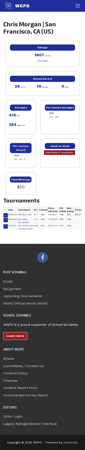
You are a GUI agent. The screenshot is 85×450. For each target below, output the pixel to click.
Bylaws (8, 358)
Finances (10, 381)
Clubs (8, 281)
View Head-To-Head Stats (59, 152)
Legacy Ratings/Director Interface (30, 424)
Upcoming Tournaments (22, 296)
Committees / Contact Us (23, 366)
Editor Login (12, 416)
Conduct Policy (15, 373)
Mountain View (25, 215)
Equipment (12, 289)
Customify (70, 442)
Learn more (15, 335)
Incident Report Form (20, 388)
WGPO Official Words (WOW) (25, 303)
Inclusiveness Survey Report (25, 395)
